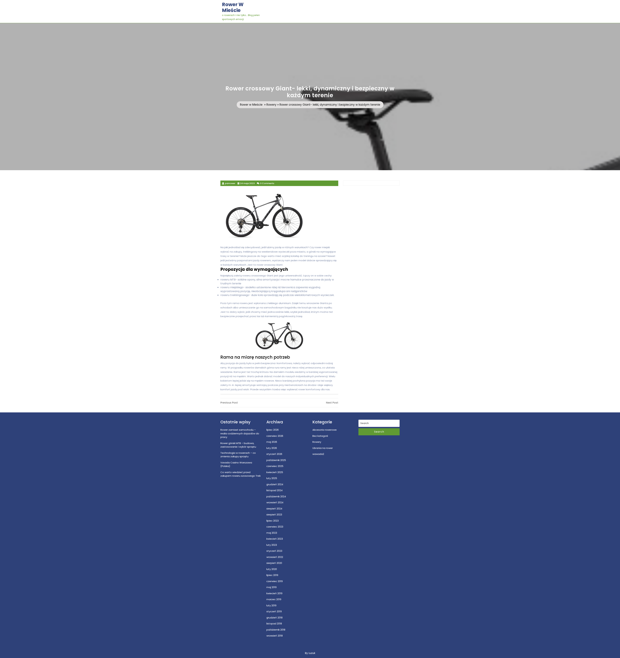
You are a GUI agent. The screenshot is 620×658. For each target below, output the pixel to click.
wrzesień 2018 (274, 635)
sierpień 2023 (274, 514)
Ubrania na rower (322, 448)
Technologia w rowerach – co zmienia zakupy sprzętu (238, 454)
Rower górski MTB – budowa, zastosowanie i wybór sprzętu (238, 445)
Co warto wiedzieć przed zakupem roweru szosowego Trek (240, 474)
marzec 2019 (273, 599)
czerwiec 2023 (274, 526)
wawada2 (318, 454)
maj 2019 (271, 587)
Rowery (271, 105)
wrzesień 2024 (274, 502)
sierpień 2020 (274, 563)
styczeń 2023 (274, 551)
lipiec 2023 (272, 520)
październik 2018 (275, 629)
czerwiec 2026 (274, 436)
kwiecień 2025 (274, 472)
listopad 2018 (274, 623)
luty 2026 (271, 448)
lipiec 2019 (272, 575)
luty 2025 (271, 478)
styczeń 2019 (274, 611)
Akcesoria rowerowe (324, 429)
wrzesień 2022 (274, 557)
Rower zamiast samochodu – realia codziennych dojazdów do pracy (239, 433)
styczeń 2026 (274, 454)
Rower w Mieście (233, 7)
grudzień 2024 (274, 484)
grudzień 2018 (274, 617)
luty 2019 (271, 605)
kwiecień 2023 (274, 538)
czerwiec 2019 (274, 581)
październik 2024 (276, 496)
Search (379, 432)
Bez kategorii (320, 436)
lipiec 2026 (272, 429)
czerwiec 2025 (274, 466)
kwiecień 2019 (274, 593)
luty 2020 (271, 569)
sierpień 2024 (274, 508)
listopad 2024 (274, 490)
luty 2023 (271, 545)
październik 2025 (276, 460)
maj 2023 (271, 532)
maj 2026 (271, 442)
